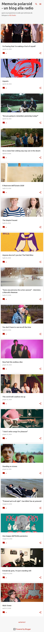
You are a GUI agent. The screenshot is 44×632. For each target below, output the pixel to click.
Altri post (22, 622)
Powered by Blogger (23, 629)
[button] (40, 53)
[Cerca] (36, 4)
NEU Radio (12, 15)
